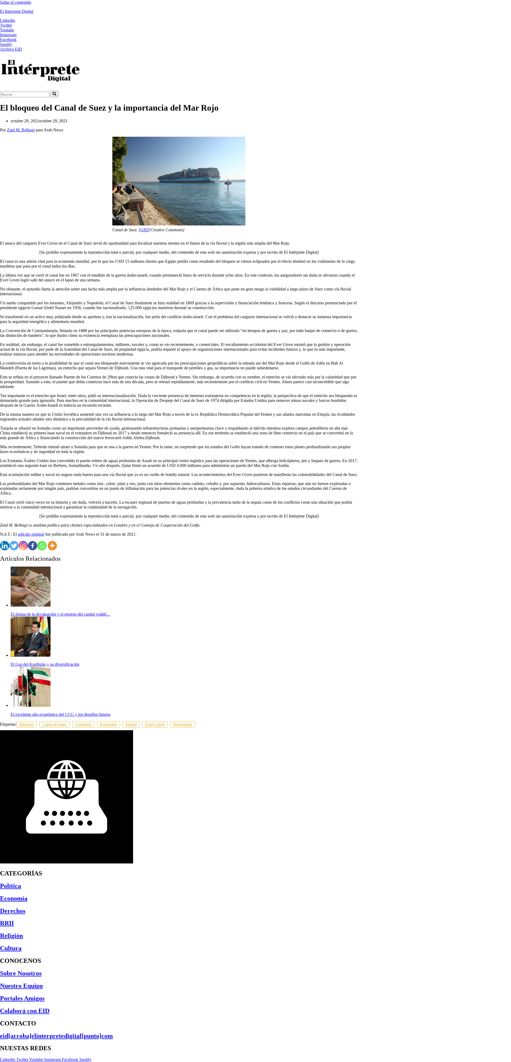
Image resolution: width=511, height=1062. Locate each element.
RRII (7, 923)
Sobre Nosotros (21, 973)
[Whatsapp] (42, 545)
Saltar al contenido (15, 2)
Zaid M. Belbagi (21, 130)
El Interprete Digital (16, 11)
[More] (52, 545)
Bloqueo (26, 724)
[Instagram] (23, 545)
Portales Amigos (22, 998)
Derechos (12, 910)
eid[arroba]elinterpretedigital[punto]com (56, 1035)
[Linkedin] (4, 545)
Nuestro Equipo (21, 985)
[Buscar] (54, 94)
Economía (108, 724)
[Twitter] (14, 545)
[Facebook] (32, 545)
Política (10, 885)
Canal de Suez (54, 724)
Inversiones (182, 724)
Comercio (83, 724)
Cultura (11, 948)
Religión (11, 935)
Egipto (131, 724)
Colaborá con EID (25, 1010)
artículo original (31, 534)
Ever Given (155, 724)
